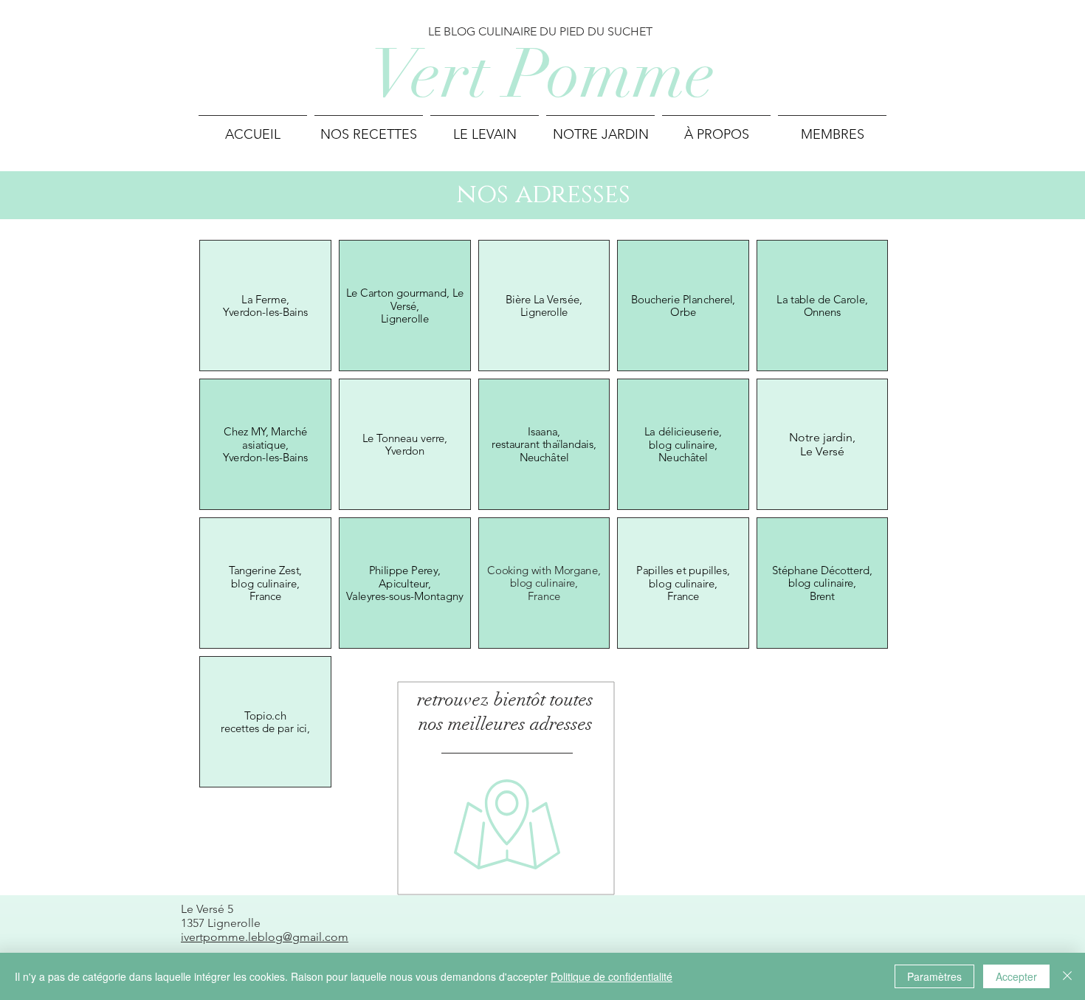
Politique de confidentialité (611, 976)
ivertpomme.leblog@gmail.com (264, 937)
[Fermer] (1067, 976)
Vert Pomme (543, 74)
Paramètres (934, 976)
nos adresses (543, 194)
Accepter (1016, 976)
